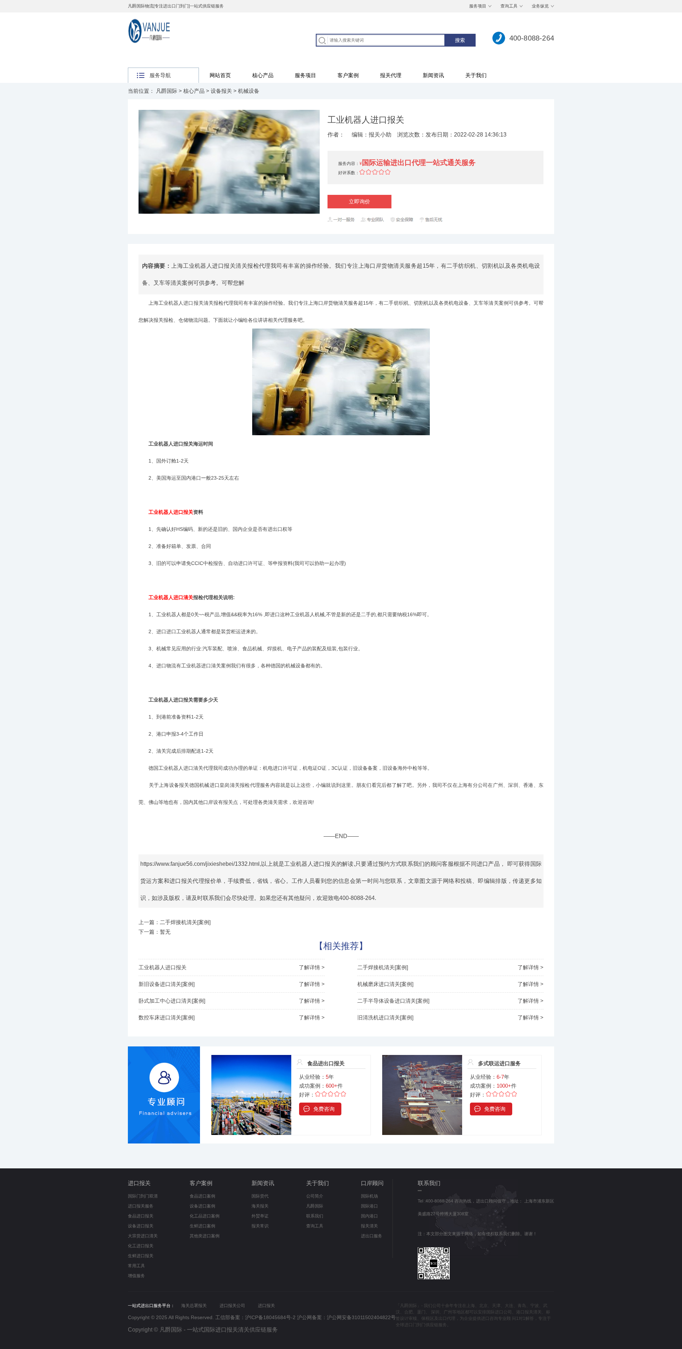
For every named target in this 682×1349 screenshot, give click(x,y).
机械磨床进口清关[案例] (385, 984)
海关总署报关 (194, 1305)
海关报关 (260, 1206)
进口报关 (139, 1183)
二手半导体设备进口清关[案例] (393, 1001)
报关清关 (369, 1225)
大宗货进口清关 (143, 1235)
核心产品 (263, 75)
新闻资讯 (433, 75)
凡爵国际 (166, 91)
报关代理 (390, 75)
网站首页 (220, 75)
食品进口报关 (140, 1216)
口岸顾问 (372, 1183)
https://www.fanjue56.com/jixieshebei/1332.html (200, 864)
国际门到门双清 (143, 1196)
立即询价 (359, 201)
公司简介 (314, 1196)
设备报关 (221, 91)
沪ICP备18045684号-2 (270, 1317)
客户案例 (348, 75)
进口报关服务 (140, 1206)
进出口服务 (371, 1235)
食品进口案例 (202, 1196)
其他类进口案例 (205, 1235)
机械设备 (248, 91)
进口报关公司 (232, 1305)
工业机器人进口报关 (162, 967)
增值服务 (136, 1275)
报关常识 (260, 1225)
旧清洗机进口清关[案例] (385, 1017)
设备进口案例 (202, 1206)
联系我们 (314, 1216)
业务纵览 (540, 6)
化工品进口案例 (205, 1216)
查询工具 (509, 6)
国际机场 (369, 1196)
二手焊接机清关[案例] (382, 967)
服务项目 (477, 6)
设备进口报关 (140, 1225)
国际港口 (369, 1206)
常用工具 (136, 1265)
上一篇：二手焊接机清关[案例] (175, 922)
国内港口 (369, 1216)
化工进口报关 (140, 1245)
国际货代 (260, 1196)
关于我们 (476, 75)
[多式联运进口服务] (422, 1059)
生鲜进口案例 (202, 1225)
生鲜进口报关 (140, 1255)
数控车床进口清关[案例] (167, 1017)
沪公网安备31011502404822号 (361, 1317)
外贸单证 (260, 1216)
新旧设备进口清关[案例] (167, 984)
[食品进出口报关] (251, 1059)
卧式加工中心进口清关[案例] (172, 1001)
